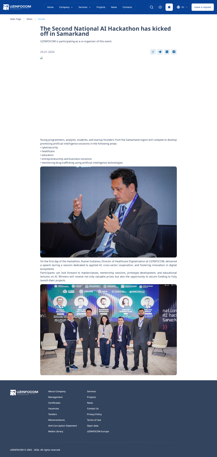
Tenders (52, 414)
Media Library (55, 431)
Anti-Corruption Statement (62, 425)
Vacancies (53, 408)
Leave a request (202, 7)
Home (50, 7)
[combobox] (182, 7)
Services (83, 7)
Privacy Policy (94, 414)
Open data (92, 425)
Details (41, 18)
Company (64, 7)
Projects (101, 7)
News (114, 7)
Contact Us (93, 408)
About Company (57, 391)
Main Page (15, 18)
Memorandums (56, 419)
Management (55, 397)
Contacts (127, 7)
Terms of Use (94, 419)
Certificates (54, 402)
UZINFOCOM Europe (98, 431)
